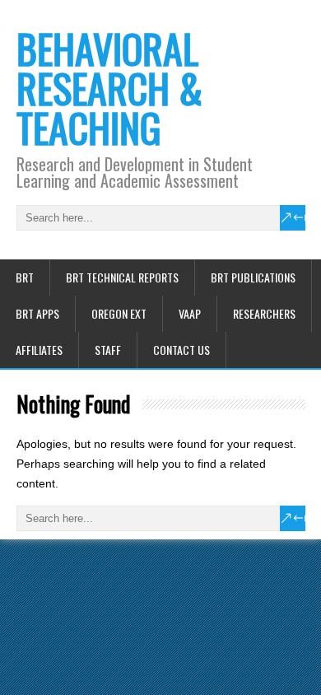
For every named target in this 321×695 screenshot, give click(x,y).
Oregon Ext (119, 313)
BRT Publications (253, 277)
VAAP (190, 313)
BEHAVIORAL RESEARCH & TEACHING (109, 87)
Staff (108, 349)
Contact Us (181, 349)
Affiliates (39, 349)
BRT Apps (37, 313)
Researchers (264, 313)
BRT (25, 277)
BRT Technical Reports (122, 277)
